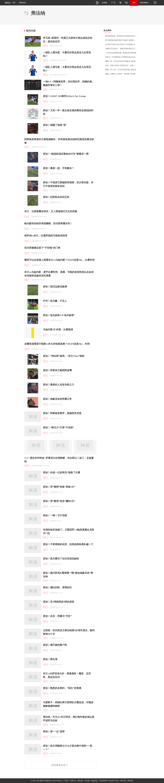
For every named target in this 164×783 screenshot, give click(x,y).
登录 (134, 2)
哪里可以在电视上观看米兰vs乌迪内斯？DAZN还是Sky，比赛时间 (59, 260)
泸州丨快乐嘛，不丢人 (55, 301)
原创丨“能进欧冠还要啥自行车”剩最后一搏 (66, 153)
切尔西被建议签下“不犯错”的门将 (42, 247)
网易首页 (8, 2)
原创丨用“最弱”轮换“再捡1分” (59, 486)
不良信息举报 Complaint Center (109, 780)
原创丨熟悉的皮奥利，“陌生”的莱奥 (62, 688)
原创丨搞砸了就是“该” (55, 125)
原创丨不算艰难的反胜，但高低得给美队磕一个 (68, 544)
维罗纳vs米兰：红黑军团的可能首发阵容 (45, 235)
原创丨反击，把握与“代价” (57, 616)
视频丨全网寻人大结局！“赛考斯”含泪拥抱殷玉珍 (122, 74)
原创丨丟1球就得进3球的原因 (58, 601)
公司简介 (66, 780)
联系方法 (73, 780)
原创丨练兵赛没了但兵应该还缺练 (61, 558)
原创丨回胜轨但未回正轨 (56, 197)
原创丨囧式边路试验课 (55, 286)
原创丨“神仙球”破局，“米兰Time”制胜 (63, 356)
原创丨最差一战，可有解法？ (58, 168)
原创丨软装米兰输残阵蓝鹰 (57, 370)
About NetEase (57, 780)
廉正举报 (123, 780)
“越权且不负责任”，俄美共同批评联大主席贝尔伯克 (122, 49)
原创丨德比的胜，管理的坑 (57, 587)
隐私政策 (94, 780)
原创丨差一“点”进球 (54, 731)
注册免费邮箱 (144, 2)
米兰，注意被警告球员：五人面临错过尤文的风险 (50, 211)
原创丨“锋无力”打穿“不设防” (58, 427)
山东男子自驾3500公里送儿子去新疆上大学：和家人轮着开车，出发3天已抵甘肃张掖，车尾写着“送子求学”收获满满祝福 (122, 44)
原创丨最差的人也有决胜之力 (58, 384)
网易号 (45, 46)
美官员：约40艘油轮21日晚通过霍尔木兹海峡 (122, 57)
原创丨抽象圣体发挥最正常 (57, 399)
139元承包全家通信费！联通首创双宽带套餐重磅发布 (122, 53)
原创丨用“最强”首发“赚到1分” (59, 501)
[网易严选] (113, 2)
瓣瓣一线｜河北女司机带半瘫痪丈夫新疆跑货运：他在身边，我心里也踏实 (122, 61)
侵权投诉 (130, 780)
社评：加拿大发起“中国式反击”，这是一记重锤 (122, 65)
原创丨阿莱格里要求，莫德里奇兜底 (62, 413)
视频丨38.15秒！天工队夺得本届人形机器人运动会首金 (122, 70)
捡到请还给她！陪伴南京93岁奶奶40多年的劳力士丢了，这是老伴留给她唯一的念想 (122, 36)
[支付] (121, 2)
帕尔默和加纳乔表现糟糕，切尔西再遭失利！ (48, 223)
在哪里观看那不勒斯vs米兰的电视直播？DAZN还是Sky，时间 (57, 343)
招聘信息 (80, 780)
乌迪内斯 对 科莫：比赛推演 (58, 329)
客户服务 (87, 780)
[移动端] (97, 2)
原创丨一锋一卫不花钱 (55, 515)
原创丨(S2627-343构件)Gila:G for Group (64, 96)
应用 (13, 2)
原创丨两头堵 (50, 659)
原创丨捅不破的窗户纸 (55, 645)
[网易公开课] (105, 2)
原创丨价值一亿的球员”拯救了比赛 (61, 472)
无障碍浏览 (22, 2)
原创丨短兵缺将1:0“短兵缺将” (59, 315)
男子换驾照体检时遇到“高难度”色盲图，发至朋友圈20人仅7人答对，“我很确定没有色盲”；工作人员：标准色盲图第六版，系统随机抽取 (122, 40)
